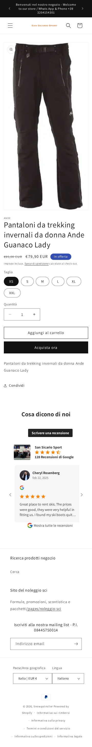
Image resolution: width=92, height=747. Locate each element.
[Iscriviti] (76, 644)
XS (11, 281)
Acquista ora (45, 347)
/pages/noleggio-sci (44, 608)
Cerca (14, 571)
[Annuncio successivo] (82, 8)
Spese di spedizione (37, 263)
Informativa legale (69, 736)
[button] (10, 25)
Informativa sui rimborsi (53, 713)
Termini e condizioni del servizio (48, 728)
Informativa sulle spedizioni (34, 736)
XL (74, 281)
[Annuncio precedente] (9, 8)
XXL (12, 293)
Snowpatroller (43, 706)
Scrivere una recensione (50, 433)
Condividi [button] (16, 385)
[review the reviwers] (17, 488)
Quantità (10, 304)
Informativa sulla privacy (48, 720)
